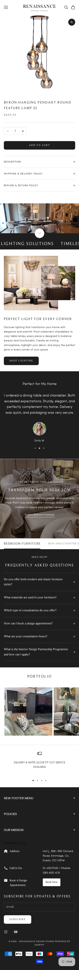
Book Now (52, 882)
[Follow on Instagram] (6, 932)
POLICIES (39, 814)
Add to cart (39, 145)
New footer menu (39, 798)
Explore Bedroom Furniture (39, 515)
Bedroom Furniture (22, 543)
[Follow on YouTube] (16, 932)
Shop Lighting (21, 361)
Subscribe (17, 919)
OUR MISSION (39, 830)
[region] (39, 762)
